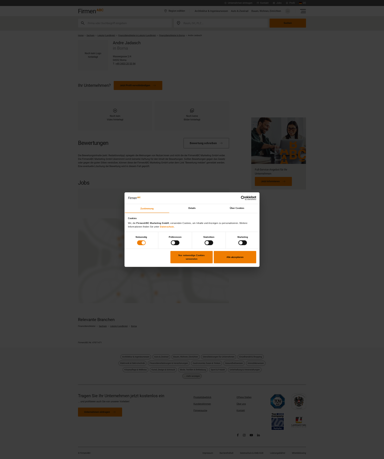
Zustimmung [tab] (147, 208)
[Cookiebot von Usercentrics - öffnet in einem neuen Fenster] (243, 198)
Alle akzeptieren (235, 257)
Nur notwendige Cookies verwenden (191, 257)
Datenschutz (167, 226)
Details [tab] (192, 208)
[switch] (175, 242)
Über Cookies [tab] (237, 208)
